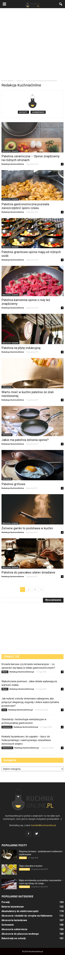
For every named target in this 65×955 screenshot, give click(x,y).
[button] (61, 4)
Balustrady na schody (14, 938)
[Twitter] (37, 834)
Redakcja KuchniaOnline (13, 164)
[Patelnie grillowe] (32, 465)
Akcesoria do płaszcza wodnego (20, 933)
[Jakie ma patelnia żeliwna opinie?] (32, 421)
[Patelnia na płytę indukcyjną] (32, 329)
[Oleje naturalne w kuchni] (9, 869)
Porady (23, 858)
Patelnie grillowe (13, 484)
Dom (4, 710)
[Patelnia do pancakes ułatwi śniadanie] (32, 553)
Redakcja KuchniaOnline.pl (22, 672)
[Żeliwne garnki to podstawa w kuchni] (32, 509)
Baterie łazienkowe (13, 906)
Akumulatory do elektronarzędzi (20, 911)
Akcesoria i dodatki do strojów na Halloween (27, 915)
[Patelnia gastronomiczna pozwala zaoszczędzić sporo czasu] (32, 185)
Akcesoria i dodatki (10, 151)
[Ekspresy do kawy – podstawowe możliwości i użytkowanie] (9, 855)
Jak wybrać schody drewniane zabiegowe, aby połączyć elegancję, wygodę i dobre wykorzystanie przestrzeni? (30, 702)
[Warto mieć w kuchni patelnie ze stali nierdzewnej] (32, 373)
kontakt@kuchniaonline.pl (43, 825)
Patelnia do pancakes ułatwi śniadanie (28, 572)
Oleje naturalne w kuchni (30, 866)
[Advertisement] (32, 43)
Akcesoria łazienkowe (14, 920)
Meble (4, 672)
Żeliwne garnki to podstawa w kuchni (27, 528)
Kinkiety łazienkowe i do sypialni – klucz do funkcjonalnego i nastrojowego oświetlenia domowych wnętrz (26, 740)
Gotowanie (6, 387)
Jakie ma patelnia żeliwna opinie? (25, 440)
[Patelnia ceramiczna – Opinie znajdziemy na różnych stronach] (32, 137)
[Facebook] (28, 834)
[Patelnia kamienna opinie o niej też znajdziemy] (32, 281)
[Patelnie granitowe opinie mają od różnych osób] (32, 233)
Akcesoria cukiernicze (14, 929)
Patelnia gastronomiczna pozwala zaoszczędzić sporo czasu (25, 206)
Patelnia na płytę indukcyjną (21, 348)
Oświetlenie (7, 748)
